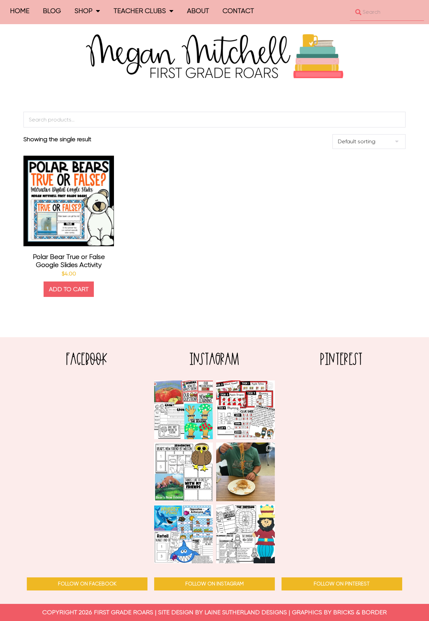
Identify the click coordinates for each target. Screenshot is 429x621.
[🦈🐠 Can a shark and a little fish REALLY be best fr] (183, 534)
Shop (83, 11)
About (198, 11)
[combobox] (387, 12)
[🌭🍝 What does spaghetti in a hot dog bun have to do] (245, 472)
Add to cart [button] (68, 289)
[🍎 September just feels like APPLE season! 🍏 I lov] (183, 409)
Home (19, 11)
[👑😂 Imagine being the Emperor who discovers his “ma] (245, 534)
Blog (52, 11)
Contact (238, 11)
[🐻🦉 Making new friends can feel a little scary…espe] (183, 472)
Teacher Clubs (140, 11)
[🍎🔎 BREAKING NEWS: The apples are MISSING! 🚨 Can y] (245, 409)
